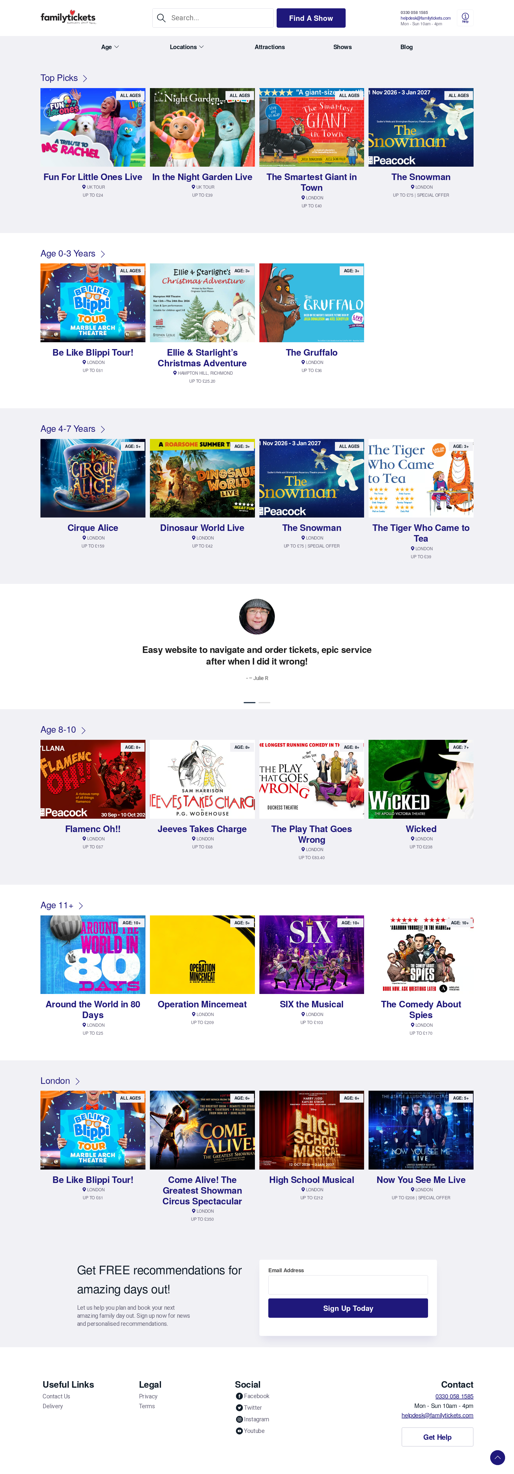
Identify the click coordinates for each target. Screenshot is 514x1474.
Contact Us (56, 1396)
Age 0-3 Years (67, 252)
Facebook (256, 1396)
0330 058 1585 (414, 12)
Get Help (437, 1437)
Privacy (148, 1396)
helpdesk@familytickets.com (426, 18)
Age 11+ (56, 904)
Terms (147, 1406)
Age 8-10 (58, 729)
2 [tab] (264, 702)
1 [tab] (250, 702)
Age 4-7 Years (67, 428)
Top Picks (59, 77)
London (55, 1080)
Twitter (253, 1407)
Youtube (254, 1430)
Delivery (53, 1406)
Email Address (286, 1270)
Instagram (256, 1419)
